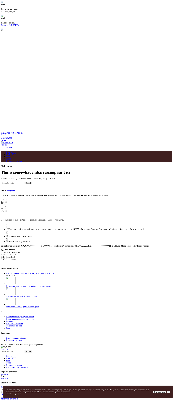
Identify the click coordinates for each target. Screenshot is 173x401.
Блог (8, 328)
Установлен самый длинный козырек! (22, 307)
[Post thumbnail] (11, 284)
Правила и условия (14, 323)
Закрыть (4, 349)
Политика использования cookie (20, 319)
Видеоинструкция (14, 340)
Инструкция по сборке (16, 338)
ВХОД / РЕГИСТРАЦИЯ (17, 367)
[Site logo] (32, 131)
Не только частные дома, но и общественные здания (28, 286)
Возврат (9, 321)
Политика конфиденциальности (20, 317)
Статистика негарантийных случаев (21, 296)
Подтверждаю (159, 392)
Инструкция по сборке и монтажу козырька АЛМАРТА (30, 273)
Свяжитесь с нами (14, 326)
